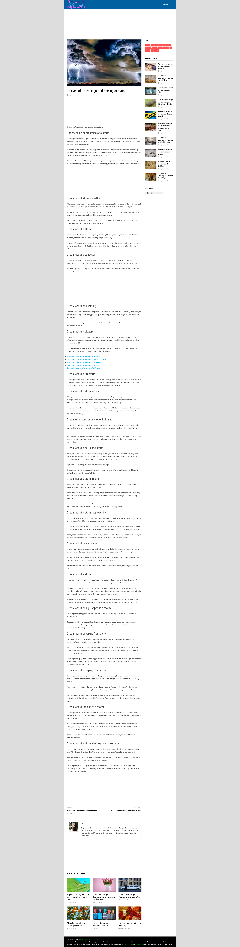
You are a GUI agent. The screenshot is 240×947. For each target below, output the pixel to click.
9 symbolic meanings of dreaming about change (165, 152)
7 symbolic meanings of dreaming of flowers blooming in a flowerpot (104, 896)
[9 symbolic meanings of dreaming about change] (150, 150)
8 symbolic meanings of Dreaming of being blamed (165, 114)
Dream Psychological (85, 939)
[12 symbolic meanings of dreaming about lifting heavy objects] (150, 100)
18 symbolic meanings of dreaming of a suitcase (102, 924)
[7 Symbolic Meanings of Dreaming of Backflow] (150, 162)
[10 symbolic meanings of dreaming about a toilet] (150, 88)
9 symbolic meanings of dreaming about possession (165, 66)
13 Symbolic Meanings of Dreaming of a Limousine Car (129, 895)
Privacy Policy (140, 944)
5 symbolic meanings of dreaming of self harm (83, 368)
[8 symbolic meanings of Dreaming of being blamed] (150, 112)
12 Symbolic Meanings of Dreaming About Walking (165, 78)
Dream (165, 5)
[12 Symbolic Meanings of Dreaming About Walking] (150, 76)
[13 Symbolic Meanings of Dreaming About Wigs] (150, 174)
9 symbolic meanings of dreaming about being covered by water (165, 127)
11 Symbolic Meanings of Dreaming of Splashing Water (165, 140)
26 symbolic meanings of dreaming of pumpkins (84, 356)
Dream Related (97, 939)
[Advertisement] (120, 22)
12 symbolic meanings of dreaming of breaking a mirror (86, 359)
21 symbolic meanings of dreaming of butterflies (84, 362)
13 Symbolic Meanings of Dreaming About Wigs (165, 176)
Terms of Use (128, 944)
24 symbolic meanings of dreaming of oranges (76, 924)
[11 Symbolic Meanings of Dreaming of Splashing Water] (150, 138)
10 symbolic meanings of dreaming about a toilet (165, 90)
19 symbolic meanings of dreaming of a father (83, 365)
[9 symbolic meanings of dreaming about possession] (150, 64)
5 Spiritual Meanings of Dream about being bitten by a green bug (78, 896)
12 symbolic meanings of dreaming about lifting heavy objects (165, 102)
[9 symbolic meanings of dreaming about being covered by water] (150, 124)
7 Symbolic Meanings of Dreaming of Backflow (165, 164)
